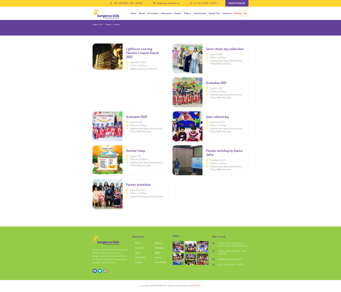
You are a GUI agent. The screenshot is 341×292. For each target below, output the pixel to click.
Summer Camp (135, 151)
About (142, 13)
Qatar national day (217, 117)
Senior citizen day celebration (225, 49)
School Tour (214, 13)
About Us (158, 243)
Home (133, 13)
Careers (158, 257)
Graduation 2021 (216, 83)
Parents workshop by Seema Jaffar (224, 153)
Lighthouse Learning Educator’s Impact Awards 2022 (142, 53)
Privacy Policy (160, 262)
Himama (238, 13)
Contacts (227, 13)
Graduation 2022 (136, 117)
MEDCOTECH (195, 285)
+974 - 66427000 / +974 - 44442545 (128, 3)
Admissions (166, 13)
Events (178, 13)
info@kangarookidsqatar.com (168, 3)
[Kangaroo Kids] (106, 13)
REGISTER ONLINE (237, 3)
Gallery (187, 13)
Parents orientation (138, 184)
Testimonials (199, 13)
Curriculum (152, 13)
